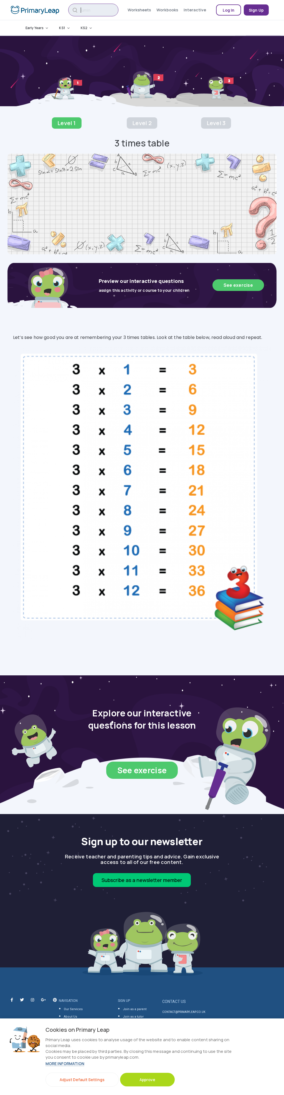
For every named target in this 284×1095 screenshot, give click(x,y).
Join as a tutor (133, 1016)
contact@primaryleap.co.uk (183, 1011)
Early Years (35, 28)
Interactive (195, 9)
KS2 (84, 28)
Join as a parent (134, 1009)
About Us (70, 1016)
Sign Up (256, 10)
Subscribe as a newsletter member (142, 880)
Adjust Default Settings (82, 1079)
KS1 (62, 28)
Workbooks (167, 9)
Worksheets (139, 9)
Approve (147, 1079)
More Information (64, 1063)
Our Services (73, 1009)
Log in (229, 10)
